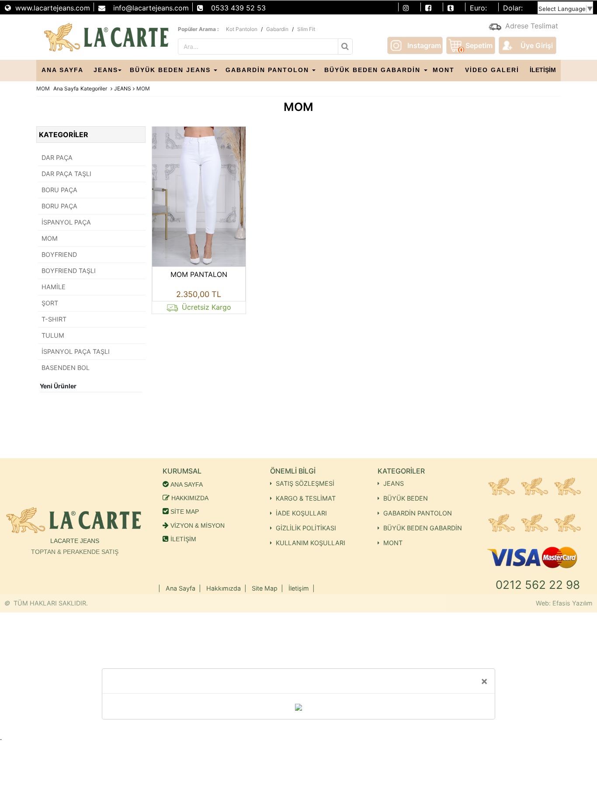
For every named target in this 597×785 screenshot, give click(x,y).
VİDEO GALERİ (492, 69)
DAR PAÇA (57, 157)
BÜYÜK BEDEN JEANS (170, 69)
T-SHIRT (54, 319)
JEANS (106, 69)
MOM (50, 238)
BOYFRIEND (59, 254)
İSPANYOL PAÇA (66, 222)
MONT (444, 69)
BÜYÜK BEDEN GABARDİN (372, 69)
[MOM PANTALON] (199, 195)
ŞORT (50, 303)
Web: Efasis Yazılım (564, 603)
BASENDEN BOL (66, 367)
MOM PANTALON (198, 274)
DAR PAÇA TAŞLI (66, 173)
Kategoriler (93, 88)
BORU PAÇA (59, 190)
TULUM (53, 335)
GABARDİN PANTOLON (267, 69)
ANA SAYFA (62, 69)
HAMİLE (54, 286)
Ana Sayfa (66, 88)
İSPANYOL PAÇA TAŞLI (76, 351)
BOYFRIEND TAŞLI (69, 270)
